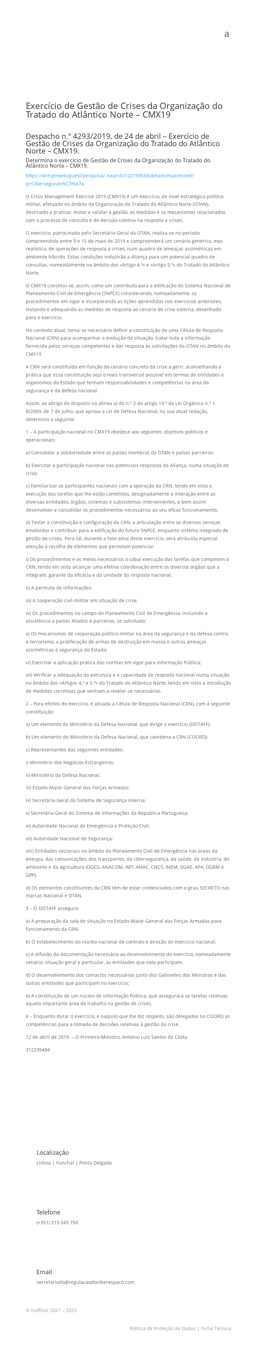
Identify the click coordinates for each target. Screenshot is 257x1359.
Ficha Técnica (215, 1328)
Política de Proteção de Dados (163, 1328)
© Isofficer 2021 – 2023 (51, 1310)
